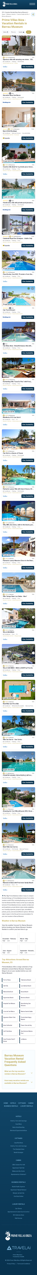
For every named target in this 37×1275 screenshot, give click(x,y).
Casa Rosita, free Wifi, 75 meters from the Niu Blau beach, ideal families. (17, 275)
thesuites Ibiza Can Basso (12, 95)
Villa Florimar (18, 1218)
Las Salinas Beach (26, 986)
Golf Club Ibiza (7, 1031)
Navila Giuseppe (18, 1152)
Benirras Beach (25, 998)
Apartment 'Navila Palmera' (18, 1190)
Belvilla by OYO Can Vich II (11, 417)
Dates (4, 32)
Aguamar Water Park (9, 1017)
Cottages (22, 1103)
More (28, 32)
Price (12, 32)
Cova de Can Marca (9, 1012)
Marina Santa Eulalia (27, 1012)
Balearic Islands (7, 99)
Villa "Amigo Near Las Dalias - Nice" (15, 596)
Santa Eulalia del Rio (8, 63)
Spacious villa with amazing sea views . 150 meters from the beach (17, 60)
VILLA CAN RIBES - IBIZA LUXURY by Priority (18, 668)
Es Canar (17, 135)
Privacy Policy (11, 1264)
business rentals (11, 1106)
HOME (6, 1103)
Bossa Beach (24, 992)
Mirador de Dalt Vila (18, 1193)
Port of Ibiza (7, 980)
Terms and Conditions (23, 1264)
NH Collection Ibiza (18, 1215)
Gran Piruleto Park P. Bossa (9, 1040)
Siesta (16, 63)
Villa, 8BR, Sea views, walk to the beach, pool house (18, 526)
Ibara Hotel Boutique (10, 131)
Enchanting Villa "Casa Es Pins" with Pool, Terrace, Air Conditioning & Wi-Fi (17, 382)
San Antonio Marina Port (26, 1032)
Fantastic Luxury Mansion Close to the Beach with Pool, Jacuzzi (18, 561)
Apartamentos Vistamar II (18, 1174)
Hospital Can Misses (9, 1004)
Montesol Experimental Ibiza (18, 1131)
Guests (20, 32)
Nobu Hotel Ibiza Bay (18, 1127)
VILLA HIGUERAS (8, 632)
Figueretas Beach (8, 998)
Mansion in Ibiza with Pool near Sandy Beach (18, 883)
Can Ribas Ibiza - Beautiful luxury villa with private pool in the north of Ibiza (17, 347)
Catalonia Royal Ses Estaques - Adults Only (17, 238)
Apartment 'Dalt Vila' (18, 1168)
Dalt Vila (5, 986)
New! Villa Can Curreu (10, 847)
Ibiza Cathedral (7, 1025)
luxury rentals (26, 1106)
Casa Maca (18, 1124)
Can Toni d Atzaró (9, 310)
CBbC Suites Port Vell (18, 1165)
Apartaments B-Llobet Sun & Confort (18, 1212)
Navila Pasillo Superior (18, 1187)
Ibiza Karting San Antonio (26, 1005)
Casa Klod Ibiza (18, 1143)
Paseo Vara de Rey (26, 1025)
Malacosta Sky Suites (18, 1171)
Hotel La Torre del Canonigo (18, 1121)
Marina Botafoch (8, 992)
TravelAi (22, 1257)
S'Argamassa (18, 636)
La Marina (23, 1039)
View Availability (27, 67)
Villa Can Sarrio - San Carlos (12, 739)
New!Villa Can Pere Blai (11, 704)
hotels (13, 1103)
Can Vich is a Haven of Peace (13, 453)
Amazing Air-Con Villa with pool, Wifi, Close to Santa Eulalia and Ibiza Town (18, 812)
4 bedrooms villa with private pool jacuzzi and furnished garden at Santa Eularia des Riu (18, 204)
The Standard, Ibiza (18, 1149)
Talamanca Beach (26, 980)
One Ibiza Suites (18, 1196)
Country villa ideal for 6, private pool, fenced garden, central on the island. (18, 168)
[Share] (33, 14)
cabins (30, 1103)
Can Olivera (18, 1209)
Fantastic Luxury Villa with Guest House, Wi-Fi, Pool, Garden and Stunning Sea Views (18, 490)
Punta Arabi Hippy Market (26, 1018)
